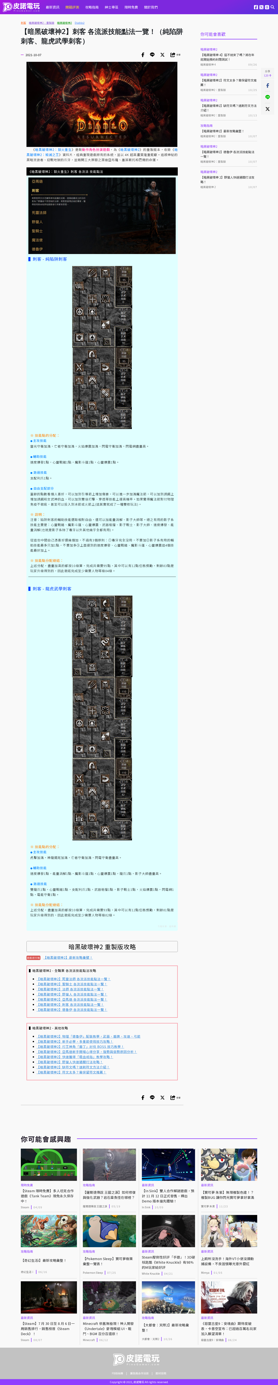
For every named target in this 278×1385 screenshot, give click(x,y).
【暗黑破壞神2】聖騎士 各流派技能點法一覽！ (71, 984)
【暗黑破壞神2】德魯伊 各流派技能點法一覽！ (227, 154)
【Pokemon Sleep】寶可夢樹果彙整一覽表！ (108, 1261)
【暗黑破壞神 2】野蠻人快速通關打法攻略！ (227, 179)
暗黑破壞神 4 (208, 64)
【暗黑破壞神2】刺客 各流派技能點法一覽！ (70, 1004)
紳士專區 (111, 7)
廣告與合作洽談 (139, 1373)
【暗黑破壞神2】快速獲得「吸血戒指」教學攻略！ (74, 1056)
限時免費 (131, 7)
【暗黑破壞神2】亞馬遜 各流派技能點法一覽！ (71, 999)
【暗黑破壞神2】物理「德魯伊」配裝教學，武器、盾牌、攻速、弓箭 (88, 1036)
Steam (25, 1207)
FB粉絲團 (117, 1373)
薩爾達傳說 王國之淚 (95, 1206)
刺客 (23, 23)
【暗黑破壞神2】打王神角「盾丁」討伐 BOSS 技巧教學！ (80, 1046)
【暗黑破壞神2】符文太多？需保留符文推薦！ (228, 82)
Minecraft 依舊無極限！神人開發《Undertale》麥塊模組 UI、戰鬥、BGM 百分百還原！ (108, 1328)
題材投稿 (161, 1373)
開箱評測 (72, 7)
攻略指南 (92, 7)
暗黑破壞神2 (64, 23)
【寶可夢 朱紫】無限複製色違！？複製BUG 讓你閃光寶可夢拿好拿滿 (227, 1195)
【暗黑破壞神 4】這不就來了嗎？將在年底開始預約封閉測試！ (227, 57)
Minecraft (89, 1340)
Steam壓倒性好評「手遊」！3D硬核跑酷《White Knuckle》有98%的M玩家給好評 (168, 1262)
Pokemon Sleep (93, 1272)
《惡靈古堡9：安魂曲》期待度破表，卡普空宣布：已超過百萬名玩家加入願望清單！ (229, 1328)
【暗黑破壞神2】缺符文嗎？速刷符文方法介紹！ (228, 107)
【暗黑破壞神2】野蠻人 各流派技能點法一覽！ (71, 994)
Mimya (205, 1272)
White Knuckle (151, 1273)
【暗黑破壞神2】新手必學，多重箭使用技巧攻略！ (74, 1041)
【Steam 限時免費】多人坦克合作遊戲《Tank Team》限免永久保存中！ (47, 1195)
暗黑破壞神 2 (208, 187)
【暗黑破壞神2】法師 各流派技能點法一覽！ (70, 989)
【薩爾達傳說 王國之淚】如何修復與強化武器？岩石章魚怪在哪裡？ (109, 1195)
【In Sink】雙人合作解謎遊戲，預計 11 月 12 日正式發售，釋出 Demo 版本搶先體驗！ (168, 1195)
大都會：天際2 (150, 1339)
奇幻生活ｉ (27, 1272)
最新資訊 (52, 7)
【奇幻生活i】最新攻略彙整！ (44, 1260)
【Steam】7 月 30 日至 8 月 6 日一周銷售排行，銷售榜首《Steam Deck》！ (48, 1328)
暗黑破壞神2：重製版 (41, 23)
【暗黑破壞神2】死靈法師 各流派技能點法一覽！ (73, 978)
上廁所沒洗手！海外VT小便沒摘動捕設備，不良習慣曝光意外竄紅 (227, 1261)
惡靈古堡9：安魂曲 (212, 1340)
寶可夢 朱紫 (208, 1206)
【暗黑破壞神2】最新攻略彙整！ (222, 131)
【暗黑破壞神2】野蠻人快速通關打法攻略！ (69, 1062)
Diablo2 (80, 23)
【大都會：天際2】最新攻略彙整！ (165, 1327)
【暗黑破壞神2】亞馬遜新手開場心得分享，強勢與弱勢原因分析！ (86, 1051)
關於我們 (151, 7)
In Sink (146, 1207)
